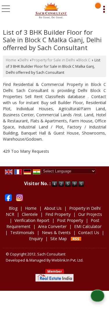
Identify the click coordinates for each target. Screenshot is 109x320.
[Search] (98, 6)
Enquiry (36, 238)
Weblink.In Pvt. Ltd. (67, 260)
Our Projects (90, 214)
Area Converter (52, 226)
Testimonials (22, 232)
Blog (13, 208)
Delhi (23, 60)
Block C (84, 60)
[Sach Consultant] (50, 11)
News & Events (56, 232)
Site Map (58, 238)
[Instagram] (19, 197)
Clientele (30, 214)
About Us (53, 208)
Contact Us (88, 232)
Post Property (70, 220)
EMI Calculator (87, 226)
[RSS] (76, 238)
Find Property (58, 214)
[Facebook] (8, 197)
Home (11, 60)
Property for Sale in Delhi (53, 60)
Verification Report (32, 220)
